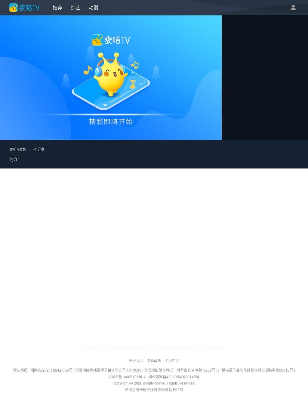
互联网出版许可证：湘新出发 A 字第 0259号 (179, 369)
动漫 (93, 7)
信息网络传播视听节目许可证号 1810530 (108, 369)
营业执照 (20, 369)
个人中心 (172, 360)
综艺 (75, 7)
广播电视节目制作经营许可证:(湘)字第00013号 (255, 369)
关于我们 (136, 360)
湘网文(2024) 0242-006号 (51, 369)
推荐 (57, 7)
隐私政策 (154, 360)
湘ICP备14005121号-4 (127, 376)
